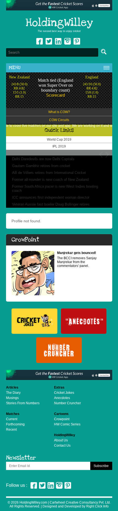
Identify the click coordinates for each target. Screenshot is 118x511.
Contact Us (62, 445)
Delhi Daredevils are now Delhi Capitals (43, 159)
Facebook (39, 41)
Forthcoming (15, 424)
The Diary (13, 393)
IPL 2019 (59, 146)
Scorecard (55, 95)
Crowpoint (61, 419)
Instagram (67, 41)
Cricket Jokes (64, 393)
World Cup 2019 (59, 139)
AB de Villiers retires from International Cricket (49, 173)
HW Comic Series (67, 424)
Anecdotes (62, 398)
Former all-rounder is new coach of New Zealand (50, 179)
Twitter (49, 41)
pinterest (77, 41)
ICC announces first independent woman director (50, 197)
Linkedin (58, 41)
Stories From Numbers (23, 403)
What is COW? (59, 112)
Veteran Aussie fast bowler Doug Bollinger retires (50, 204)
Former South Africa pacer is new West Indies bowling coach (55, 188)
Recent (11, 429)
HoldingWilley (59, 23)
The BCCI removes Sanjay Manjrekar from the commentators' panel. (77, 259)
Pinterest (67, 485)
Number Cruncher (67, 403)
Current (11, 419)
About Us (61, 440)
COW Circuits (59, 120)
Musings (12, 398)
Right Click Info (97, 506)
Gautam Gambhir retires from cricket (41, 166)
